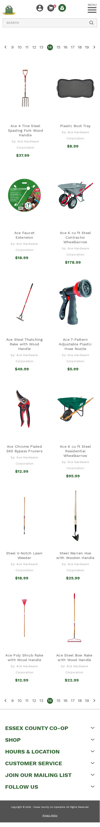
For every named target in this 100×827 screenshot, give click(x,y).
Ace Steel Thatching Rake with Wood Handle (24, 344)
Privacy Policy (50, 815)
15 (58, 47)
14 (50, 47)
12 (34, 47)
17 (73, 47)
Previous (5, 47)
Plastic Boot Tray (75, 126)
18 (80, 47)
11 (26, 47)
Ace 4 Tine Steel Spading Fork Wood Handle (25, 130)
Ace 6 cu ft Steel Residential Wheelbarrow (75, 451)
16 (65, 47)
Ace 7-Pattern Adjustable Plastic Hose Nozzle (75, 344)
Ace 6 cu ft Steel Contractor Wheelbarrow (75, 237)
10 (20, 47)
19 (87, 47)
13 (41, 47)
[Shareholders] (62, 8)
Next (94, 47)
